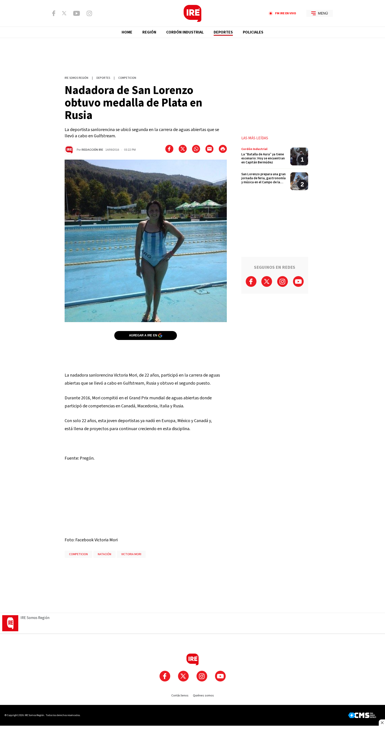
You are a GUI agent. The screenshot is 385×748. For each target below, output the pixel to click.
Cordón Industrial (185, 32)
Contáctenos (179, 695)
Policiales (253, 32)
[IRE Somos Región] (192, 13)
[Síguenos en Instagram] (89, 13)
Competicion (127, 78)
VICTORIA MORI (131, 554)
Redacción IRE (92, 149)
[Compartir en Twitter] (183, 149)
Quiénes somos (203, 695)
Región (149, 32)
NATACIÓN (104, 554)
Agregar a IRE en (143, 335)
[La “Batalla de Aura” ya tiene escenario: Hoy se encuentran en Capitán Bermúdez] (274, 158)
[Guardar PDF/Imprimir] (223, 149)
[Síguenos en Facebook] (53, 13)
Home (127, 32)
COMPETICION (78, 554)
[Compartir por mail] (209, 149)
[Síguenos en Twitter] (64, 13)
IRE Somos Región (76, 78)
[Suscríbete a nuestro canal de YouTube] (76, 13)
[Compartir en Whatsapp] (196, 149)
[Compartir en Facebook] (169, 149)
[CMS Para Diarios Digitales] (362, 715)
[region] (192, 55)
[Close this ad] (382, 722)
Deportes (223, 32)
